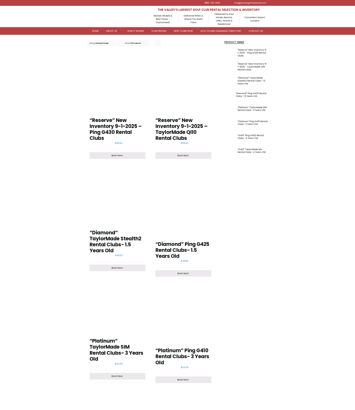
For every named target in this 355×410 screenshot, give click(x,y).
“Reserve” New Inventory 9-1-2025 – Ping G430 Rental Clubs (116, 129)
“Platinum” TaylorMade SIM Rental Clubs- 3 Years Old (116, 349)
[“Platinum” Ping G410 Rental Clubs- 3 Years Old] (183, 315)
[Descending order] (119, 43)
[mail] (250, 3)
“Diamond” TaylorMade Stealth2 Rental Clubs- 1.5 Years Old (115, 241)
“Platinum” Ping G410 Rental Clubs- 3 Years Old (182, 356)
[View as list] (158, 43)
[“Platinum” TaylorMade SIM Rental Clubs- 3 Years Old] (118, 310)
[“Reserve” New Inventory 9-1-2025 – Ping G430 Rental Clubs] (118, 84)
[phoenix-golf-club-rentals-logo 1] (108, 10)
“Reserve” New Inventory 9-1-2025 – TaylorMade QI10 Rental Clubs (181, 129)
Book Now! (117, 155)
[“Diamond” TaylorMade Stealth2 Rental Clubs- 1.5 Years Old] (118, 197)
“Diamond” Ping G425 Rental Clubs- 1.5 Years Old (182, 250)
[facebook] (226, 3)
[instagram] (231, 3)
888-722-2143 (212, 2)
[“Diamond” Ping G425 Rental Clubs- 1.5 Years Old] (183, 202)
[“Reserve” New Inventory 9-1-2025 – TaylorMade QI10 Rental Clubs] (183, 84)
